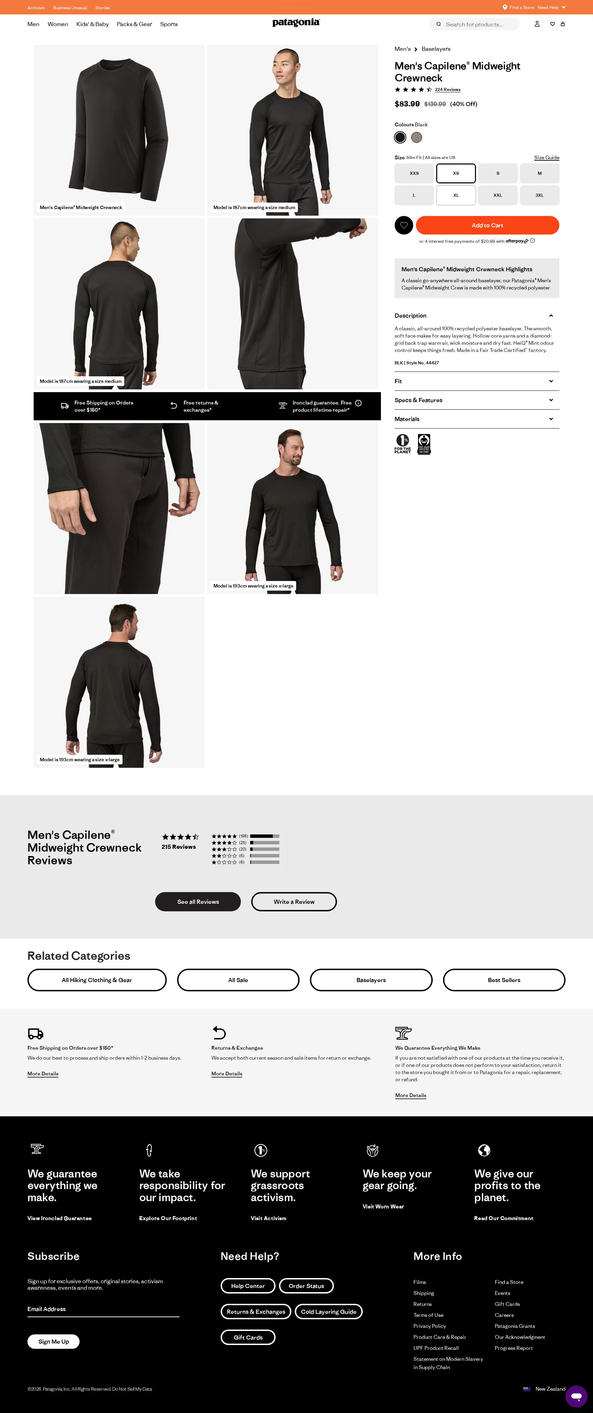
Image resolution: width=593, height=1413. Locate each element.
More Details (42, 1073)
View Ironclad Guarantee (59, 1218)
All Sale (238, 980)
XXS (414, 173)
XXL (497, 195)
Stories (102, 8)
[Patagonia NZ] (296, 24)
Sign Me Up (53, 1341)
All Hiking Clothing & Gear (97, 980)
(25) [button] (242, 842)
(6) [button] (241, 855)
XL (456, 195)
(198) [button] (243, 836)
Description (411, 315)
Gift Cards (248, 1337)
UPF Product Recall (436, 1348)
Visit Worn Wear (383, 1206)
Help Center (248, 1286)
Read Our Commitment (503, 1218)
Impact (512, 33)
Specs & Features (418, 400)
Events (502, 1293)
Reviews (446, 33)
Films (420, 1282)
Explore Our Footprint (168, 1218)
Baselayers (371, 980)
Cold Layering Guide (329, 1311)
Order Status (306, 1286)
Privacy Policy (430, 1326)
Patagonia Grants (515, 1326)
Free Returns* (296, 7)
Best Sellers (504, 980)
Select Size (548, 34)
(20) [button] (242, 849)
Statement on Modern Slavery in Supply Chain (448, 1363)
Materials (407, 419)
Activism (36, 8)
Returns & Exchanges (256, 1311)
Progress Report (514, 1348)
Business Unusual (70, 8)
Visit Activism (268, 1218)
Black (411, 124)
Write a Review (294, 901)
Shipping (424, 1293)
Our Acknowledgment (520, 1337)
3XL (540, 195)
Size (400, 157)
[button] (404, 225)
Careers (504, 1315)
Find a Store (509, 1282)
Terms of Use (428, 1315)
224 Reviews (448, 89)
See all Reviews (198, 901)
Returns (423, 1304)
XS (456, 173)
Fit (398, 381)
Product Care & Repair (440, 1337)
